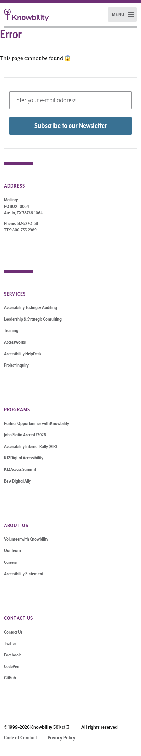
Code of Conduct (20, 738)
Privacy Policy (61, 738)
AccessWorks (15, 342)
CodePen (11, 666)
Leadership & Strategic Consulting (33, 319)
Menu (118, 14)
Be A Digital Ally (17, 481)
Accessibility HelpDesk (22, 353)
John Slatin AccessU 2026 (25, 434)
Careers (10, 562)
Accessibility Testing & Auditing (30, 307)
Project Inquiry (16, 365)
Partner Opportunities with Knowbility (36, 423)
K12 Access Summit (20, 469)
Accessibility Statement (23, 573)
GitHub (10, 677)
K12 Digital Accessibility (23, 457)
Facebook (12, 654)
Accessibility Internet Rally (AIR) (30, 446)
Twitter (10, 643)
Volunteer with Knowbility (26, 539)
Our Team (12, 550)
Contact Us (13, 632)
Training (11, 330)
